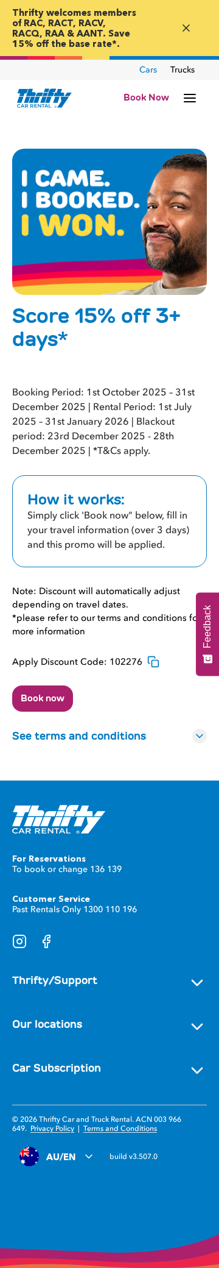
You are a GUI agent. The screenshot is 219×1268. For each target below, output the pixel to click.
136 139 (106, 869)
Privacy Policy (52, 1128)
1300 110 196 (110, 909)
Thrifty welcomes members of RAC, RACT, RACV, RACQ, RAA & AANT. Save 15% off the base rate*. (74, 28)
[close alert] (186, 28)
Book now (42, 698)
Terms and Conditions (120, 1128)
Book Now (146, 97)
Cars (148, 70)
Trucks (182, 70)
